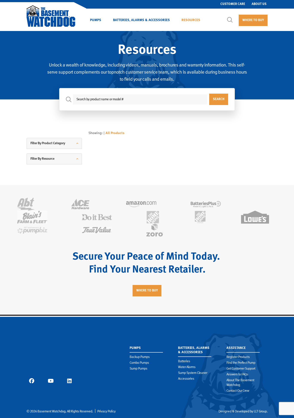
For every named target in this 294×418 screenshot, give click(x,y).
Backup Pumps (140, 357)
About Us (259, 4)
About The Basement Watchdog (240, 383)
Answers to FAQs (237, 374)
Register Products (238, 357)
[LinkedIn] (69, 380)
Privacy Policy (106, 411)
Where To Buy (253, 20)
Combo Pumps (139, 363)
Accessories (186, 379)
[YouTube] (50, 380)
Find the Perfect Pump (240, 363)
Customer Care (232, 4)
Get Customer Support (240, 368)
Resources (190, 20)
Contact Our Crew (237, 391)
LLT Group (260, 411)
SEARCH (218, 99)
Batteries (184, 361)
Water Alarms (186, 367)
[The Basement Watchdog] (50, 16)
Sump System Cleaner (192, 373)
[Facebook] (31, 380)
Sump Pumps (138, 368)
